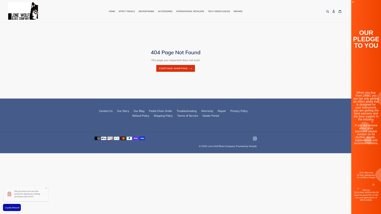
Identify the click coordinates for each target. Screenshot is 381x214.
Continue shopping (173, 68)
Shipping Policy (163, 115)
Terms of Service (187, 115)
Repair (222, 111)
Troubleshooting (187, 111)
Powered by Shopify (246, 146)
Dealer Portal (211, 115)
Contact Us (106, 111)
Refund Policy (140, 115)
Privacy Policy (239, 111)
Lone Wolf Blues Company (221, 146)
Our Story (123, 111)
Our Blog (139, 111)
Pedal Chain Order (160, 111)
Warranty (207, 111)
